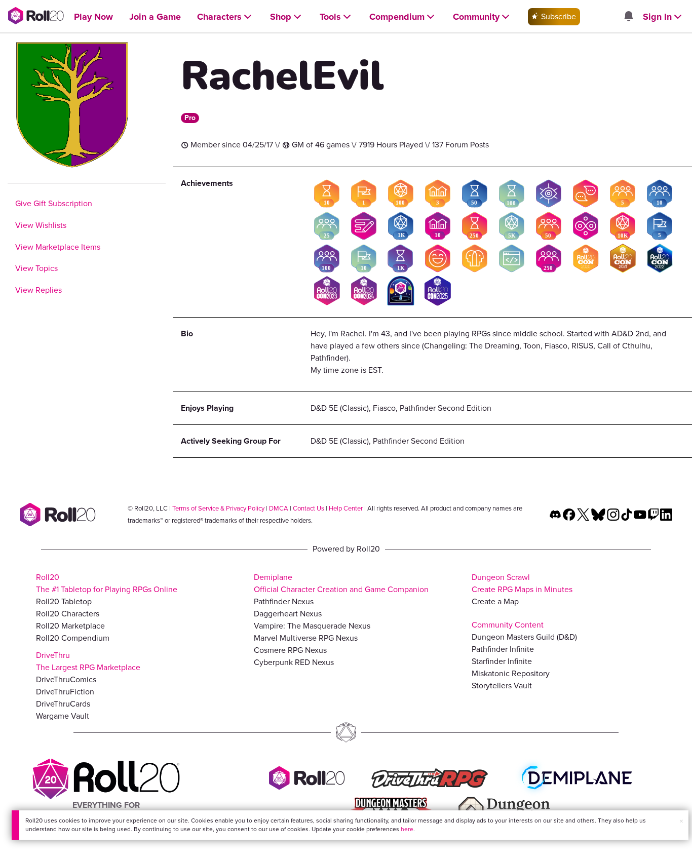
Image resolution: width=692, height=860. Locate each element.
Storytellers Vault (502, 685)
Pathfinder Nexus (284, 601)
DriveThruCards (63, 704)
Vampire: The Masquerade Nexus (312, 626)
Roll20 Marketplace (70, 626)
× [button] (681, 821)
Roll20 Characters (67, 613)
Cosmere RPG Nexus (290, 650)
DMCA (278, 508)
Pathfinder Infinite (503, 649)
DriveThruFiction (65, 691)
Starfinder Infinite (502, 661)
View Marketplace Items (57, 247)
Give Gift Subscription (53, 203)
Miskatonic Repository (511, 673)
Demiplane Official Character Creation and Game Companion (341, 583)
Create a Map (495, 601)
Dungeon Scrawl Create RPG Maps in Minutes (522, 583)
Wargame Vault (62, 716)
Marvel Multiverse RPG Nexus (306, 638)
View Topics (36, 268)
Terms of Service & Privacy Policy (218, 508)
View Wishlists (40, 225)
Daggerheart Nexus (288, 613)
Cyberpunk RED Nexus (294, 662)
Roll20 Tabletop (64, 601)
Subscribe (557, 16)
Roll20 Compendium (72, 638)
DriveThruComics (66, 679)
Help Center (346, 508)
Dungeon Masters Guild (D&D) (524, 637)
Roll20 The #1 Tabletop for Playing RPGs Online (106, 583)
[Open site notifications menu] (628, 17)
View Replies (38, 290)
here (407, 829)
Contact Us (308, 508)
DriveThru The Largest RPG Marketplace (88, 661)
